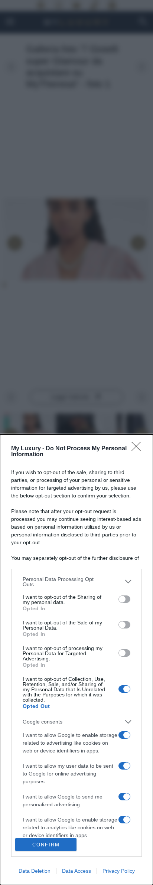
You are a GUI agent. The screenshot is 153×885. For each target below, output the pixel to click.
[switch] (124, 599)
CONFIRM (46, 845)
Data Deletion (35, 871)
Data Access (76, 871)
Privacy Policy (118, 871)
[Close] (138, 449)
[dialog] (76, 659)
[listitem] (76, 582)
